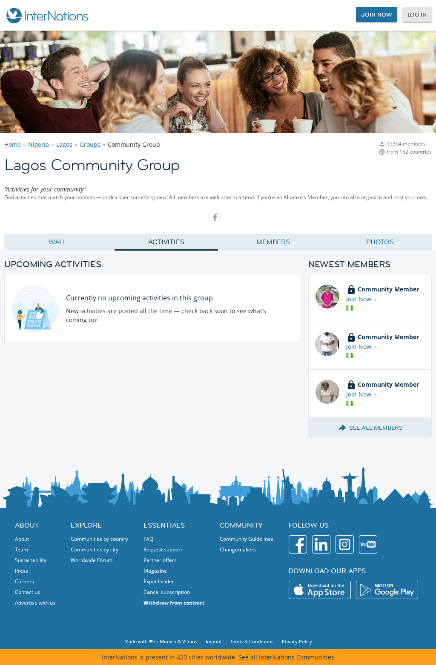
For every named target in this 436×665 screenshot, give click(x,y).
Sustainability (30, 560)
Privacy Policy (297, 641)
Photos (380, 241)
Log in (417, 14)
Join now (376, 14)
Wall (58, 241)
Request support (162, 549)
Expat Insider (158, 581)
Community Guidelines (246, 538)
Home (12, 144)
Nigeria (38, 144)
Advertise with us (35, 602)
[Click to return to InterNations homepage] (47, 15)
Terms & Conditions (251, 641)
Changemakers (238, 549)
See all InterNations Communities (286, 657)
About (22, 538)
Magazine (155, 570)
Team (21, 549)
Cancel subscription (166, 592)
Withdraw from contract (173, 602)
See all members (376, 427)
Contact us (27, 592)
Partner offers (160, 560)
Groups (90, 144)
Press (21, 570)
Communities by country (99, 538)
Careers (24, 581)
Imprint (214, 641)
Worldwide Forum (91, 560)
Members (273, 241)
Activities (166, 241)
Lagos (64, 144)
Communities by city (94, 549)
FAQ (148, 538)
